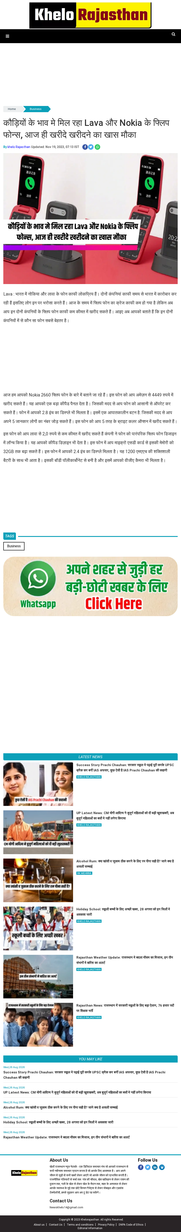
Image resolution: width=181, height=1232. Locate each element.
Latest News (90, 757)
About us (39, 1224)
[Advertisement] (90, 74)
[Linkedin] (155, 1167)
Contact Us (61, 1200)
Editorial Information (90, 1228)
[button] (7, 36)
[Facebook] (140, 1167)
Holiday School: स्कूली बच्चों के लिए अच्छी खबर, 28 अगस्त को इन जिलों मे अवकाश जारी (58, 1122)
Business (35, 109)
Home (12, 109)
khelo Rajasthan (19, 147)
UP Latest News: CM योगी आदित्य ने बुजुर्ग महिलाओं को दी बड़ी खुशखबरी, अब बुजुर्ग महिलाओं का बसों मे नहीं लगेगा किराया (77, 1092)
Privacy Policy (106, 1224)
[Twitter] (148, 1167)
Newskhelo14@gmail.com (66, 1207)
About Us (59, 1160)
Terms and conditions (80, 1224)
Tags (9, 536)
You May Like (90, 1059)
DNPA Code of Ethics (131, 1224)
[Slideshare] (162, 1167)
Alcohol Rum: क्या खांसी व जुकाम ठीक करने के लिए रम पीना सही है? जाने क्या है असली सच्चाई (60, 1107)
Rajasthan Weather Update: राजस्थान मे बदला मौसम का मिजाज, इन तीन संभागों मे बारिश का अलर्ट (66, 1137)
